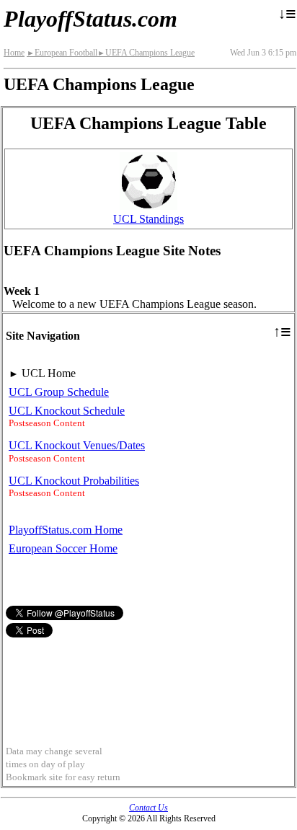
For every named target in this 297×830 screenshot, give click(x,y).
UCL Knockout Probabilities (74, 480)
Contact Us (148, 808)
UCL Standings (148, 219)
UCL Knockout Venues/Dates (77, 445)
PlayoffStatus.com (90, 19)
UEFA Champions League (146, 53)
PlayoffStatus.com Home (66, 530)
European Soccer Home (63, 548)
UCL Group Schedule (59, 392)
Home (14, 53)
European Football (62, 53)
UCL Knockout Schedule (67, 411)
